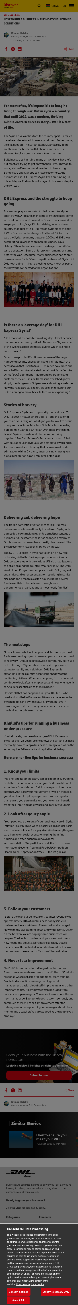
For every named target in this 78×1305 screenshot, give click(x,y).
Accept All (18, 1300)
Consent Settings (18, 1292)
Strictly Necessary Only (56, 1292)
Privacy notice (23, 1284)
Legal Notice (37, 1284)
